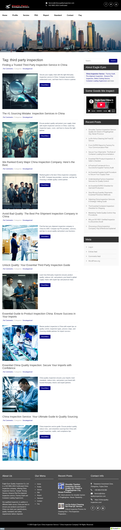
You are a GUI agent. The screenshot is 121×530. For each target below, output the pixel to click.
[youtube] (116, 4)
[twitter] (111, 4)
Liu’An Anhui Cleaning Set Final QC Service (101, 140)
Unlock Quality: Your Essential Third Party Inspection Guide (36, 265)
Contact (70, 15)
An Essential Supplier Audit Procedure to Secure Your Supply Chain (102, 173)
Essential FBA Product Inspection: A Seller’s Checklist (102, 160)
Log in (91, 247)
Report (46, 15)
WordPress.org (94, 261)
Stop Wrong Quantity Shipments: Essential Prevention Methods (101, 194)
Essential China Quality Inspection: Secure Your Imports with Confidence (36, 367)
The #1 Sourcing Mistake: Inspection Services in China (33, 113)
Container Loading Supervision (96, 81)
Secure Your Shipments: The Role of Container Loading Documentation (102, 153)
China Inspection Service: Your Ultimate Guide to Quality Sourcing (40, 416)
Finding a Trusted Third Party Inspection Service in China (34, 64)
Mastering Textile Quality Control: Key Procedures (102, 214)
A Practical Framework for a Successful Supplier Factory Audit (101, 167)
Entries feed (93, 252)
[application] (101, 104)
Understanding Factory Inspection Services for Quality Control (101, 180)
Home (4, 15)
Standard (58, 15)
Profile (15, 15)
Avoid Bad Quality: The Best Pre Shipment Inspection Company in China (40, 215)
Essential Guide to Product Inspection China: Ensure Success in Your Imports (39, 315)
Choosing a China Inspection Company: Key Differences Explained (102, 227)
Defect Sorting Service (102, 78)
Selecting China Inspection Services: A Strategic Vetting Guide (102, 200)
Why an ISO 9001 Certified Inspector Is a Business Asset (102, 221)
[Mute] (109, 111)
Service (26, 15)
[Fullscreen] (113, 111)
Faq (80, 15)
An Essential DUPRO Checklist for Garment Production (101, 187)
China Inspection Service (95, 74)
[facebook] (106, 4)
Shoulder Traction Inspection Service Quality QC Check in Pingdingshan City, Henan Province (102, 132)
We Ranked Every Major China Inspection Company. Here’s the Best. (38, 163)
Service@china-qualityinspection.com (61, 3)
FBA (36, 15)
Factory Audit (110, 74)
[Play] (89, 111)
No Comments (8, 69)
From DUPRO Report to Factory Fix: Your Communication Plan (102, 146)
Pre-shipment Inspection (94, 76)
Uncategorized (27, 69)
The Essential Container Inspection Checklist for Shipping (101, 207)
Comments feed (94, 256)
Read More (45, 85)
